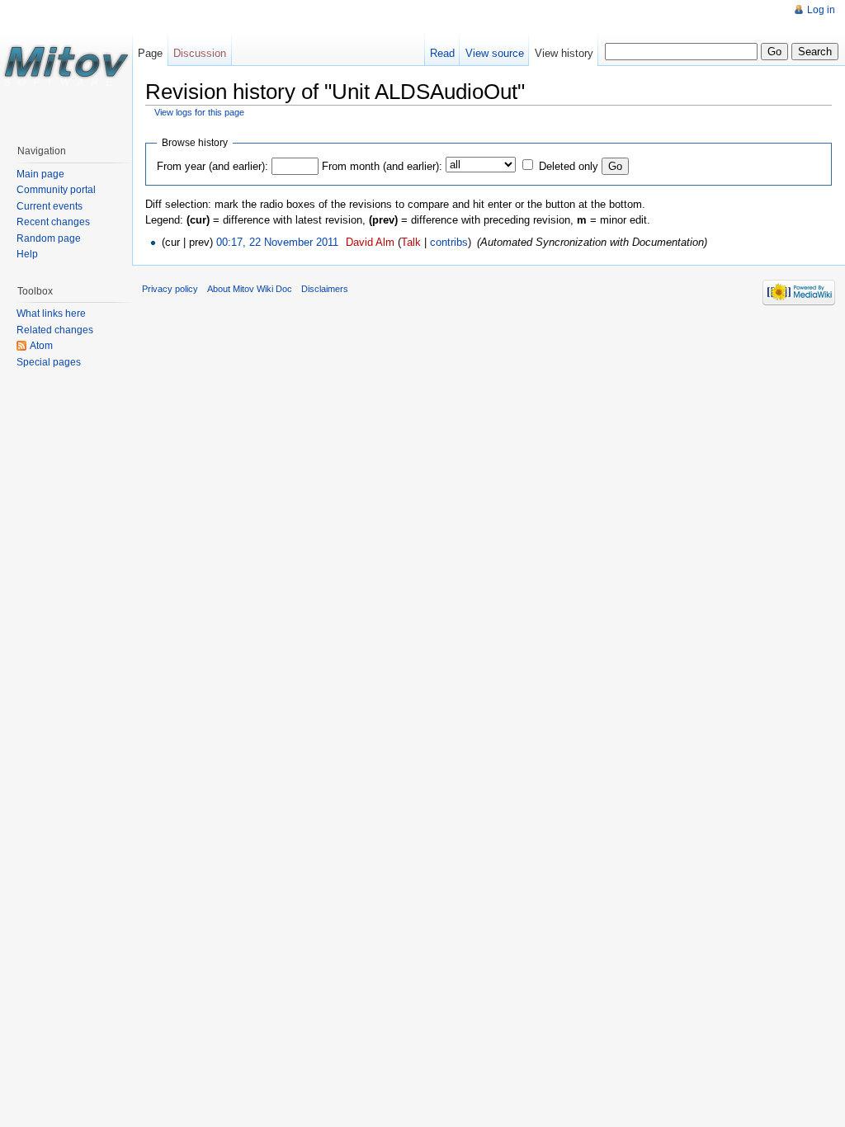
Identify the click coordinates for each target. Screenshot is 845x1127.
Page (150, 53)
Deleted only (568, 166)
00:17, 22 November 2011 (277, 242)
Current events (50, 206)
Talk (411, 242)
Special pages (49, 362)
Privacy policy (170, 289)
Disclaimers (324, 289)
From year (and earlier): (212, 166)
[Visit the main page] (66, 66)
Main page (40, 174)
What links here (51, 313)
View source (494, 53)
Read (442, 53)
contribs (449, 242)
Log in (821, 10)
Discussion (199, 53)
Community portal (56, 190)
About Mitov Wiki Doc (249, 289)
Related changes (55, 330)
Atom (41, 345)
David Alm (370, 242)
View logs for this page (199, 112)
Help (27, 254)
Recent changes (53, 222)
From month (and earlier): (382, 166)
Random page (49, 238)
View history (564, 53)
